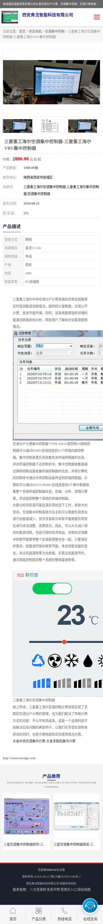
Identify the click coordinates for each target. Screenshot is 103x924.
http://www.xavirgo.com (19, 758)
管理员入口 (68, 889)
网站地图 (84, 889)
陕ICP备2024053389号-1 (66, 876)
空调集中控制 (54, 31)
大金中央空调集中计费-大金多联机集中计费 (44, 741)
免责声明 (53, 889)
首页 (22, 31)
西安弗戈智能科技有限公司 (42, 883)
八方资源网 (38, 889)
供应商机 (35, 31)
